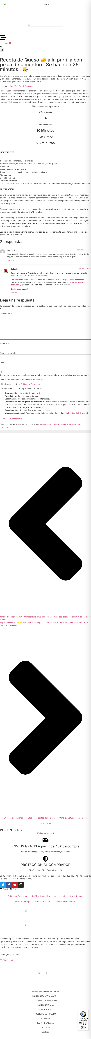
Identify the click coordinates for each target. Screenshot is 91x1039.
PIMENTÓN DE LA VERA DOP (44, 996)
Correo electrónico (9, 353)
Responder (10, 260)
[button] (2, 50)
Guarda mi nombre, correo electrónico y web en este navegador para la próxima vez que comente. (44, 375)
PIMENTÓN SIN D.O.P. (45, 1005)
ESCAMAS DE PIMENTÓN (45, 1000)
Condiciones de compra (65, 901)
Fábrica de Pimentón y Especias (45, 991)
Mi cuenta (45, 1027)
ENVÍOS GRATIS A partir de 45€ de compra (46, 846)
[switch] (83, 1027)
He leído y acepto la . (21, 384)
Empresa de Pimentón (13, 818)
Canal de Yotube (66, 818)
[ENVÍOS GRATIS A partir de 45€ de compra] (45, 840)
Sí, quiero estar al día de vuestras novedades (22, 380)
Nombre (4, 344)
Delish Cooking (26, 86)
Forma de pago (76, 896)
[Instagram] (21, 885)
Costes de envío (42, 901)
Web (2, 363)
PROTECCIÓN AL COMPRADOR (45, 865)
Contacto (83, 818)
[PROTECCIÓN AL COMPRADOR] (45, 859)
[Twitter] (3, 885)
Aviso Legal (45, 823)
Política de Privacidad (30, 384)
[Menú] (87, 1011)
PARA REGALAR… (45, 1023)
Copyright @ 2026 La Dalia (12, 954)
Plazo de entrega (22, 901)
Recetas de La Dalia (46, 818)
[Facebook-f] (9, 885)
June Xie (13, 86)
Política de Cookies (41, 896)
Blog (30, 818)
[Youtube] (15, 885)
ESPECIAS (44, 1009)
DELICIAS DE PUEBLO (45, 1014)
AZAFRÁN (45, 1018)
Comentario (6, 313)
